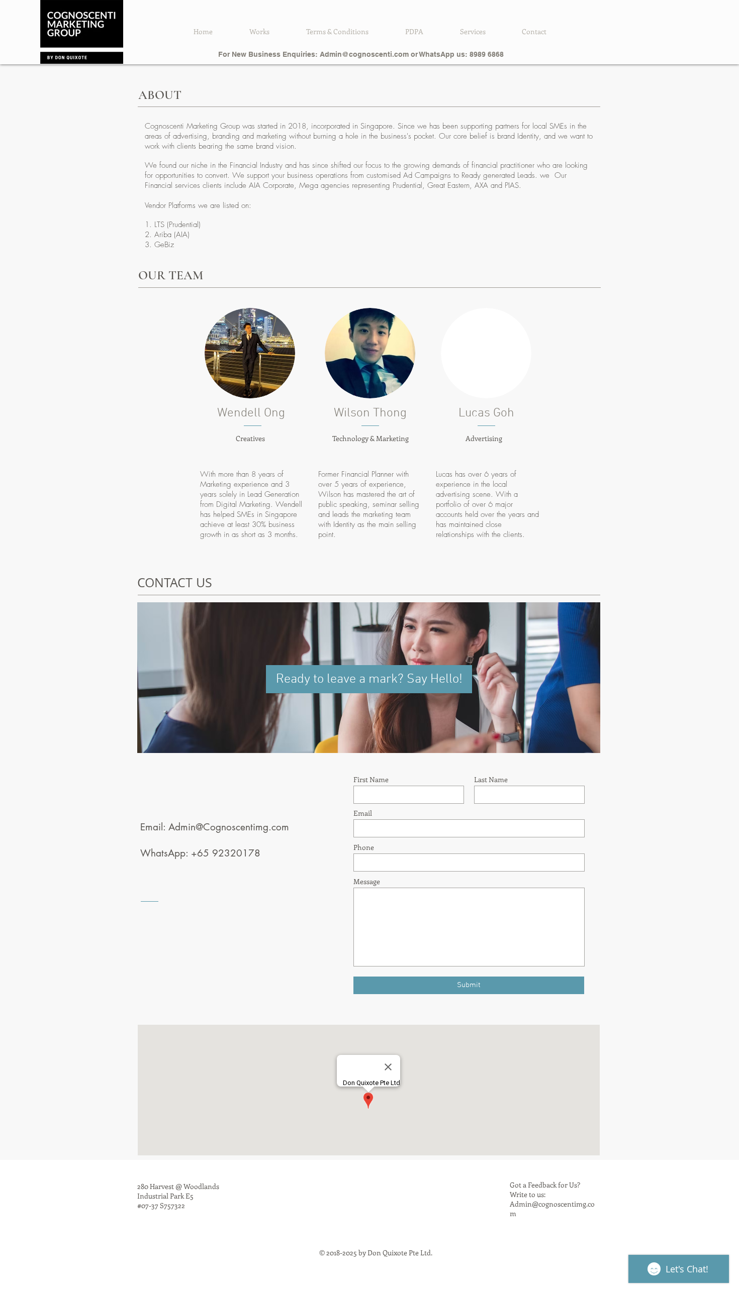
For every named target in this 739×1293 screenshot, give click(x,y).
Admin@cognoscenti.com (364, 54)
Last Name (491, 779)
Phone (363, 847)
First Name (371, 779)
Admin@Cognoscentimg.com (228, 827)
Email (362, 813)
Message (366, 881)
